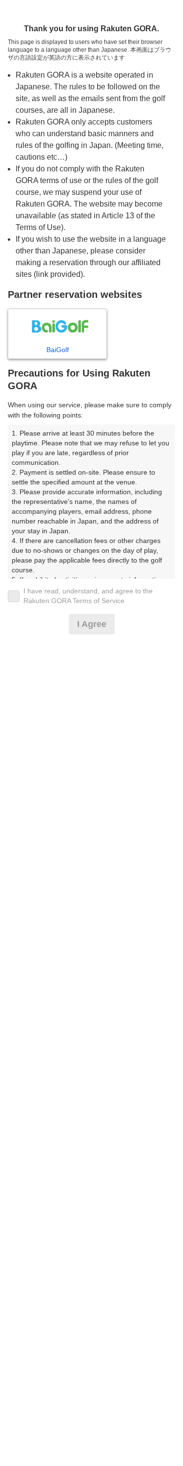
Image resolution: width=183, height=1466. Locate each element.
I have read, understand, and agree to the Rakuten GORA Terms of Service (88, 596)
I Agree (91, 624)
